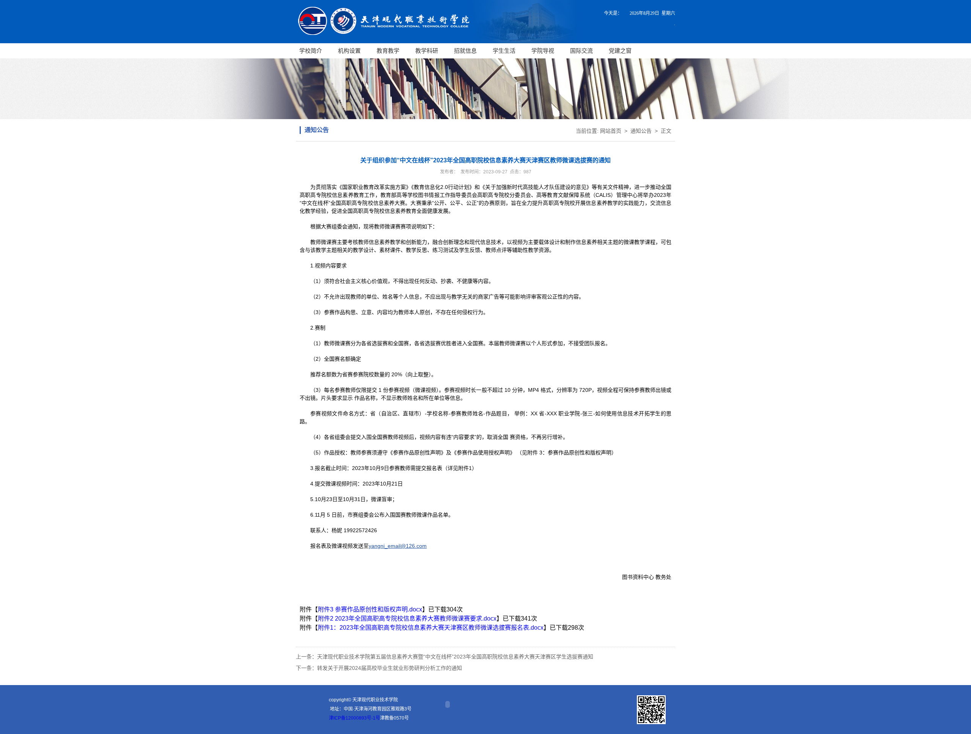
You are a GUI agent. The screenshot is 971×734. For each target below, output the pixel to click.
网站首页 (610, 131)
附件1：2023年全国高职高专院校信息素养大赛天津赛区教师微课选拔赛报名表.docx (431, 627)
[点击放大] (651, 709)
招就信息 (465, 50)
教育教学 (388, 50)
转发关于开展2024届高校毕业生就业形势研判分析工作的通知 (389, 668)
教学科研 (426, 50)
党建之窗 (620, 50)
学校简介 (310, 50)
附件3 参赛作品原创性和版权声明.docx (370, 609)
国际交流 (581, 50)
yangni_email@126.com (398, 546)
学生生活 (504, 50)
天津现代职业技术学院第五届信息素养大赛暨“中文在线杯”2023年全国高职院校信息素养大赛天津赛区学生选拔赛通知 (455, 657)
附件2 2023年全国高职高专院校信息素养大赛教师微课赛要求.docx (407, 618)
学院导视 (542, 50)
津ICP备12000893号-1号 (354, 718)
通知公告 (641, 131)
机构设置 (349, 50)
